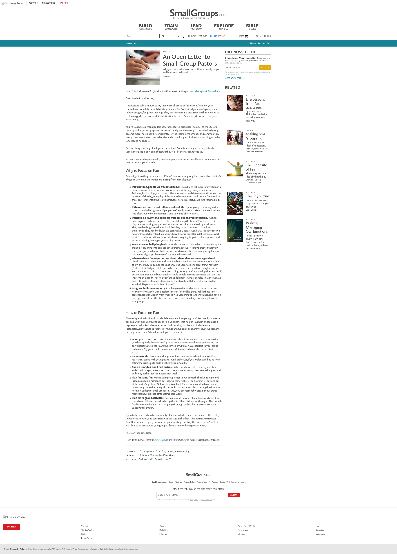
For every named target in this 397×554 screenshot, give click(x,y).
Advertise (241, 534)
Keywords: (131, 451)
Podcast (203, 36)
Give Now (63, 3)
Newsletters (48, 3)
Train (171, 26)
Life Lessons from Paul (255, 101)
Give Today (11, 527)
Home (253, 43)
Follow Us (163, 534)
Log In (258, 36)
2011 (269, 43)
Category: (130, 455)
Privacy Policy (262, 72)
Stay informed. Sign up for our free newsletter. (198, 489)
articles (261, 43)
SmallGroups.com (159, 482)
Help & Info (235, 482)
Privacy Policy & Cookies (247, 526)
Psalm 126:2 (144, 459)
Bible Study (251, 96)
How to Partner (87, 538)
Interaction (180, 451)
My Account (213, 482)
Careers (162, 526)
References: (131, 459)
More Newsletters (233, 78)
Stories (84, 534)
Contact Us (224, 482)
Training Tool (252, 130)
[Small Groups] (198, 14)
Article (166, 51)
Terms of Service (230, 74)
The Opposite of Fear (256, 166)
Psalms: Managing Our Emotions (257, 227)
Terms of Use (202, 482)
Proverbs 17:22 (206, 221)
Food (158, 451)
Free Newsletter (240, 52)
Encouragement (147, 451)
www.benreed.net (161, 439)
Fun (163, 451)
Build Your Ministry (149, 455)
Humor (170, 451)
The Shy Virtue (257, 196)
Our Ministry (86, 526)
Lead (196, 26)
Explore (224, 26)
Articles (131, 43)
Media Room (164, 530)
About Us (33, 3)
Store (241, 36)
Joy (187, 451)
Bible (252, 26)
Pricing (268, 36)
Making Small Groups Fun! (207, 91)
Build (145, 26)
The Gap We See (87, 530)
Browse (192, 36)
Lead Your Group (167, 455)
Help (317, 526)
